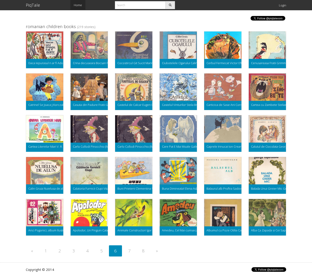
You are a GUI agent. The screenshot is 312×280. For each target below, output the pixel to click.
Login (282, 5)
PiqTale (33, 5)
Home (78, 5)
